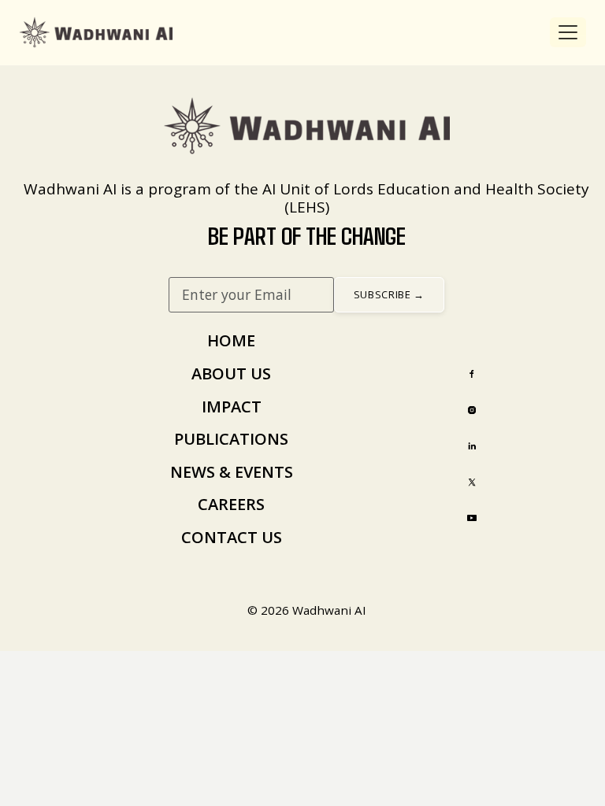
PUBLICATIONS (231, 438)
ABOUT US (231, 373)
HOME (231, 340)
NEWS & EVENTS (231, 471)
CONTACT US (231, 537)
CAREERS (231, 504)
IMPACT (232, 406)
